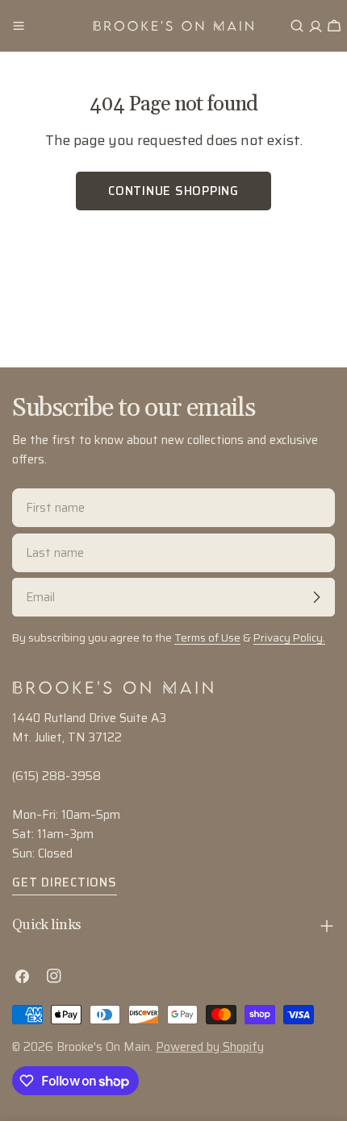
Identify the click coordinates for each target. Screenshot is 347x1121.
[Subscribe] (316, 597)
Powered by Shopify (210, 1047)
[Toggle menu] (18, 26)
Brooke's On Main (103, 1047)
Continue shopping (173, 191)
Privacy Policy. (289, 637)
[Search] (296, 26)
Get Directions (64, 882)
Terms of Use (207, 637)
